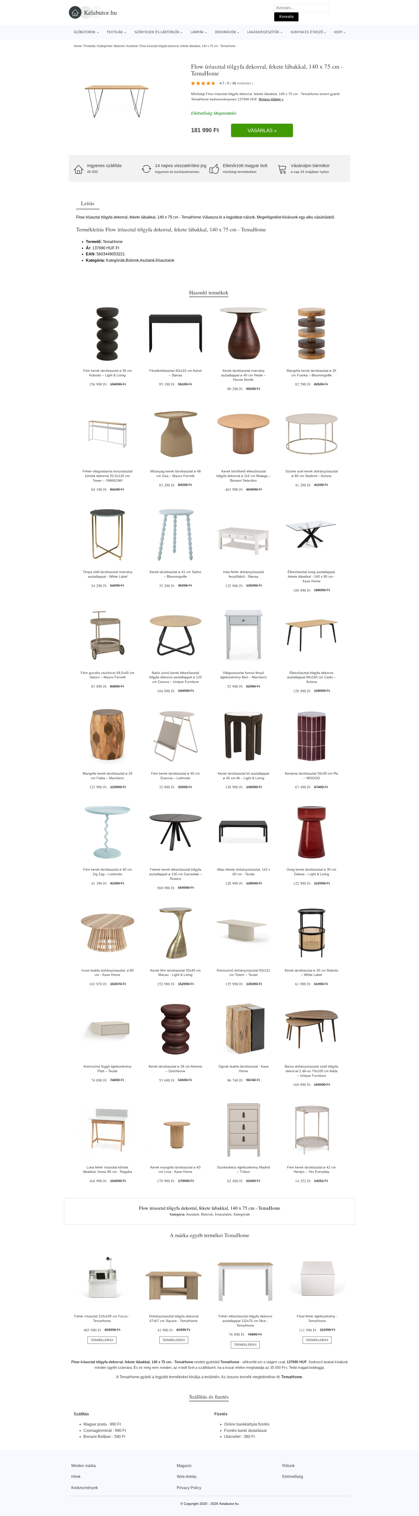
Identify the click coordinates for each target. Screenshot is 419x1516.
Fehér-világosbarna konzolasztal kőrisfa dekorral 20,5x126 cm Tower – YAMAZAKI (107, 475)
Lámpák (197, 32)
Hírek (76, 1477)
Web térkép (186, 1477)
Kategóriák (105, 46)
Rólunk (288, 1466)
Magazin (184, 1466)
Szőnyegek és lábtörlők (156, 32)
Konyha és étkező (307, 32)
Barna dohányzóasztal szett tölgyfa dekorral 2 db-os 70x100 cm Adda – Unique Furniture (311, 1070)
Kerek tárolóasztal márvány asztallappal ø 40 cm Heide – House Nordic (243, 375)
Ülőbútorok (85, 32)
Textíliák (115, 32)
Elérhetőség (292, 1477)
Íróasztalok (223, 1214)
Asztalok (131, 46)
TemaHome (200, 99)
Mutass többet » (271, 99)
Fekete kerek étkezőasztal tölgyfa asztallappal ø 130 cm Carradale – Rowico (175, 873)
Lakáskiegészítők (263, 32)
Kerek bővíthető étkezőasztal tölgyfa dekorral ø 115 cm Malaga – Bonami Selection (243, 475)
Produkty (90, 46)
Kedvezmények (84, 1488)
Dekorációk (225, 32)
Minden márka (83, 1466)
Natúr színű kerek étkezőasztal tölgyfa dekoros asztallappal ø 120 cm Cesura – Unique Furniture (175, 677)
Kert (338, 32)
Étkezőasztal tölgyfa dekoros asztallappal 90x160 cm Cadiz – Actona (311, 677)
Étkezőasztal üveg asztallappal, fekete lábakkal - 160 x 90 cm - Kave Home (312, 576)
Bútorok (119, 46)
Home (78, 46)
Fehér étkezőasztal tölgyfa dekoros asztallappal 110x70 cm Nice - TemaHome (245, 1320)
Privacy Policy (189, 1488)
